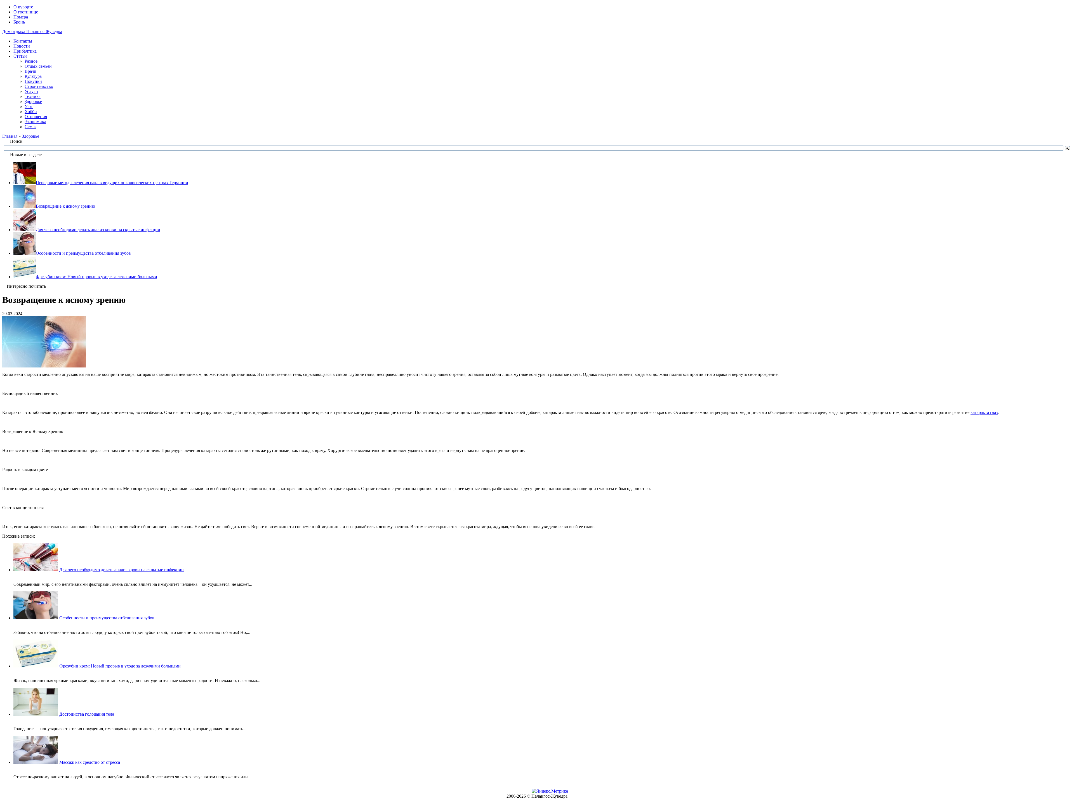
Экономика (35, 121)
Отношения (36, 116)
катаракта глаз (984, 412)
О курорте (23, 6)
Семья (30, 126)
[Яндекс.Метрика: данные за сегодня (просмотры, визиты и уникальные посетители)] (550, 791)
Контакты (22, 41)
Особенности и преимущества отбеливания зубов (83, 253)
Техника (33, 96)
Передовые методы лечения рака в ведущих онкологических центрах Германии (112, 182)
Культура (33, 76)
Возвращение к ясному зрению (65, 206)
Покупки (33, 81)
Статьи (20, 56)
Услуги (31, 91)
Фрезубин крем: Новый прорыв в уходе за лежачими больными (96, 276)
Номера (20, 17)
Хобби (31, 111)
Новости (21, 46)
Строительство (39, 86)
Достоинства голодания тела (86, 714)
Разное (31, 61)
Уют (29, 106)
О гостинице (25, 12)
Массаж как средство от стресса (89, 762)
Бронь (19, 22)
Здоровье (33, 101)
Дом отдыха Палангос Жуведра (32, 31)
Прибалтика (25, 51)
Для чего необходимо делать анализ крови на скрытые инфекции (98, 229)
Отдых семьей (38, 66)
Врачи (30, 71)
